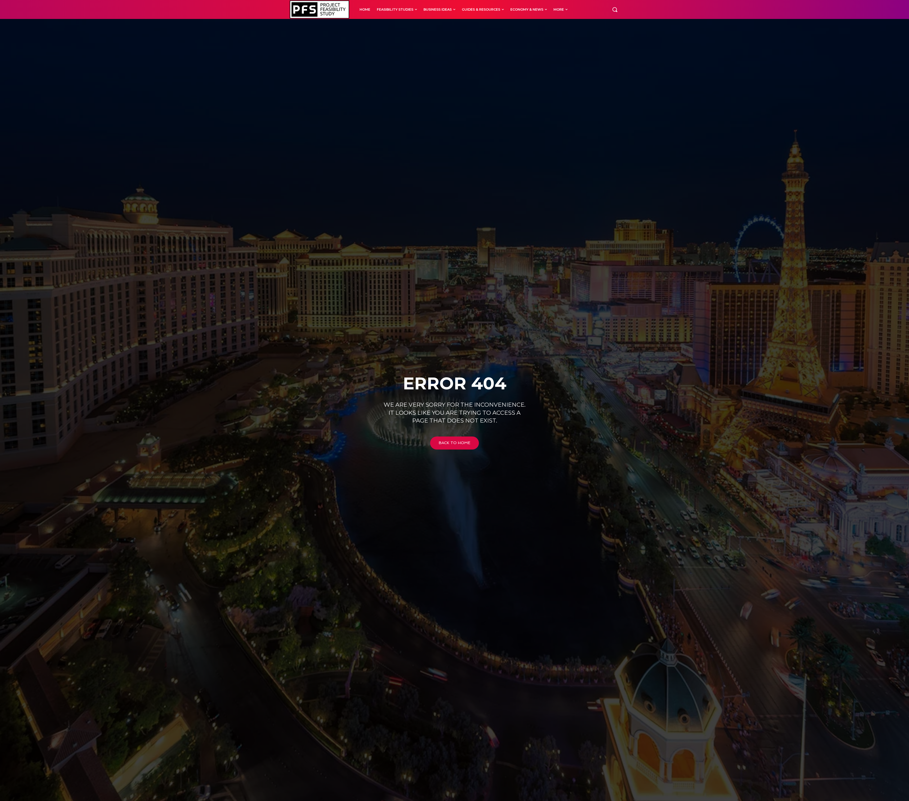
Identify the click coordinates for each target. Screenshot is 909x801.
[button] (614, 9)
